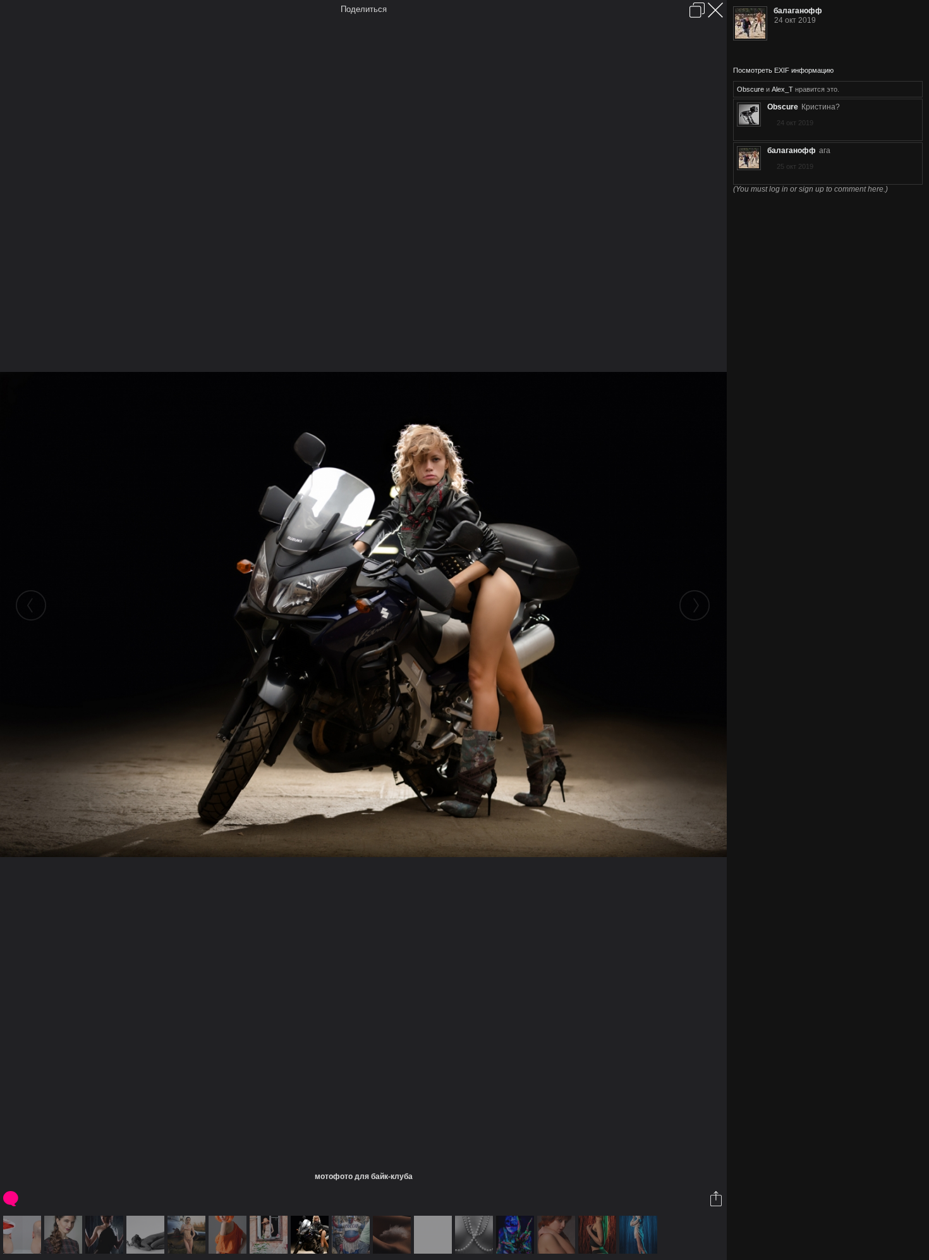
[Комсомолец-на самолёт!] (188, 1235)
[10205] (557, 1235)
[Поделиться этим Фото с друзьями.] (717, 1198)
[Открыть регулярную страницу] (697, 10)
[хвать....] (516, 1235)
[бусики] (475, 1235)
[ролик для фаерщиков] (434, 1235)
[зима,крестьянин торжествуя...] (393, 1235)
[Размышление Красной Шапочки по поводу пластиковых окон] (270, 1235)
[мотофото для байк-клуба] (311, 1235)
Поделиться (364, 9)
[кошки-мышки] (146, 1235)
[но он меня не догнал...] (352, 1235)
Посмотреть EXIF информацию (783, 70)
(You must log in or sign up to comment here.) (810, 189)
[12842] (639, 1235)
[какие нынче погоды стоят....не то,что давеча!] (105, 1235)
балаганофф (798, 10)
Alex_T (782, 89)
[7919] (64, 1235)
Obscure (750, 89)
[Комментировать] (11, 1198)
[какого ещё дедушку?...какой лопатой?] (229, 1235)
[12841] (598, 1235)
